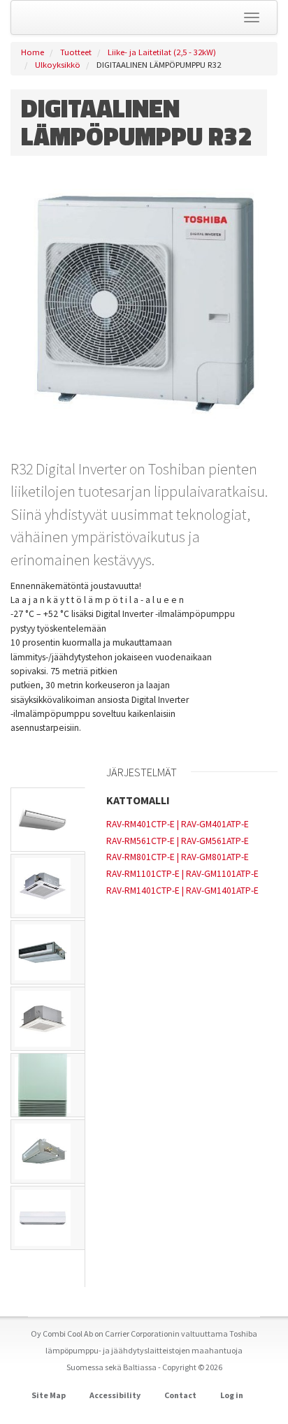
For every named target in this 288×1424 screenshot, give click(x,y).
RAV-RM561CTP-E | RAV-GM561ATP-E (177, 841)
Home (32, 52)
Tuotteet (76, 52)
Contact (180, 1395)
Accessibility (115, 1395)
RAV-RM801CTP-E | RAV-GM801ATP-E (177, 857)
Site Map (48, 1395)
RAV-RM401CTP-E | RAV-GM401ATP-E (177, 824)
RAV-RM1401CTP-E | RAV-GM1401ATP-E (182, 890)
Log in (231, 1395)
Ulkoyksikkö (57, 64)
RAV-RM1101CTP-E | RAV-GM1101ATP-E (182, 874)
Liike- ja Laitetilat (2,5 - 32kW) (162, 52)
